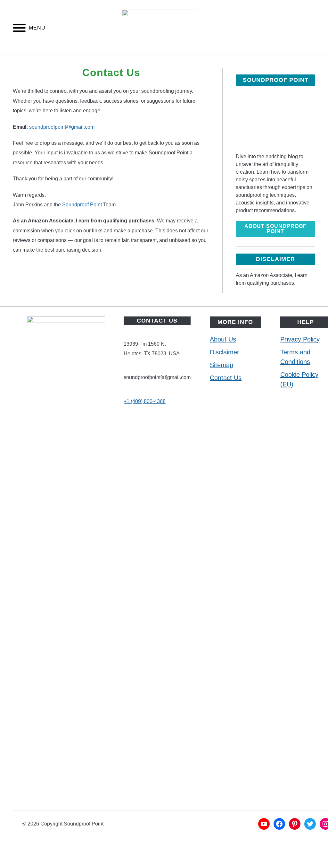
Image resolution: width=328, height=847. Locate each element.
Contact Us (226, 377)
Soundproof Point (82, 204)
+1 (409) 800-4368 (145, 401)
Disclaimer (224, 352)
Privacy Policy (300, 339)
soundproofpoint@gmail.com (61, 127)
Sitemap (221, 364)
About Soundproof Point (275, 228)
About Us (223, 339)
